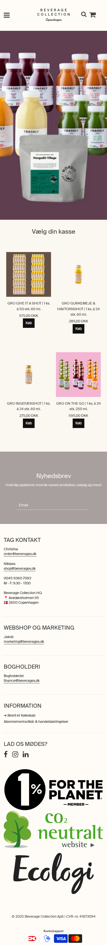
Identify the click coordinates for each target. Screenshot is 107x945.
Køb (29, 323)
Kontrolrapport (53, 931)
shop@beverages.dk (20, 568)
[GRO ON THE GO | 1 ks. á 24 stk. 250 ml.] (78, 374)
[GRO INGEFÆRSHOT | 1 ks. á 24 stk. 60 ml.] (28, 374)
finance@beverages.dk (22, 680)
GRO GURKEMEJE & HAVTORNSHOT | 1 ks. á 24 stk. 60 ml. (78, 309)
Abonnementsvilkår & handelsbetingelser (36, 721)
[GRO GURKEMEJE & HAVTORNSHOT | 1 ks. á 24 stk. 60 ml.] (78, 274)
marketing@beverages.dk (24, 641)
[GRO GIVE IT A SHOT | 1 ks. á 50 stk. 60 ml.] (28, 274)
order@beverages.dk (20, 554)
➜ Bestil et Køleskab (19, 715)
